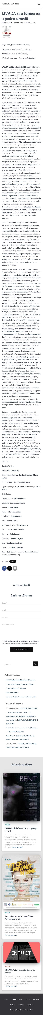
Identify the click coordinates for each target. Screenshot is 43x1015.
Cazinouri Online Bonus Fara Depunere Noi (21, 697)
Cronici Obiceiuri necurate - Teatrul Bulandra (22, 728)
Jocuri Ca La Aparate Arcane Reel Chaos (20, 684)
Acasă (6, 999)
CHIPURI (30, 1005)
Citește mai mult (17, 847)
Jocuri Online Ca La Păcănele (16, 688)
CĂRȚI (28, 999)
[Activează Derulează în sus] (38, 1010)
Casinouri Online (12, 692)
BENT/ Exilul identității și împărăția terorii (21, 680)
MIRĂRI (12, 1005)
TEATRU (13, 561)
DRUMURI (36, 999)
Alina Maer (10, 736)
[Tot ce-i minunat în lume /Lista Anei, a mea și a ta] (21, 881)
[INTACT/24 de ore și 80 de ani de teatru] (21, 952)
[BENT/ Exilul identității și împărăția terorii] (21, 797)
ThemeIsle (29, 1010)
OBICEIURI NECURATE (16, 731)
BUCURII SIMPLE (17, 999)
